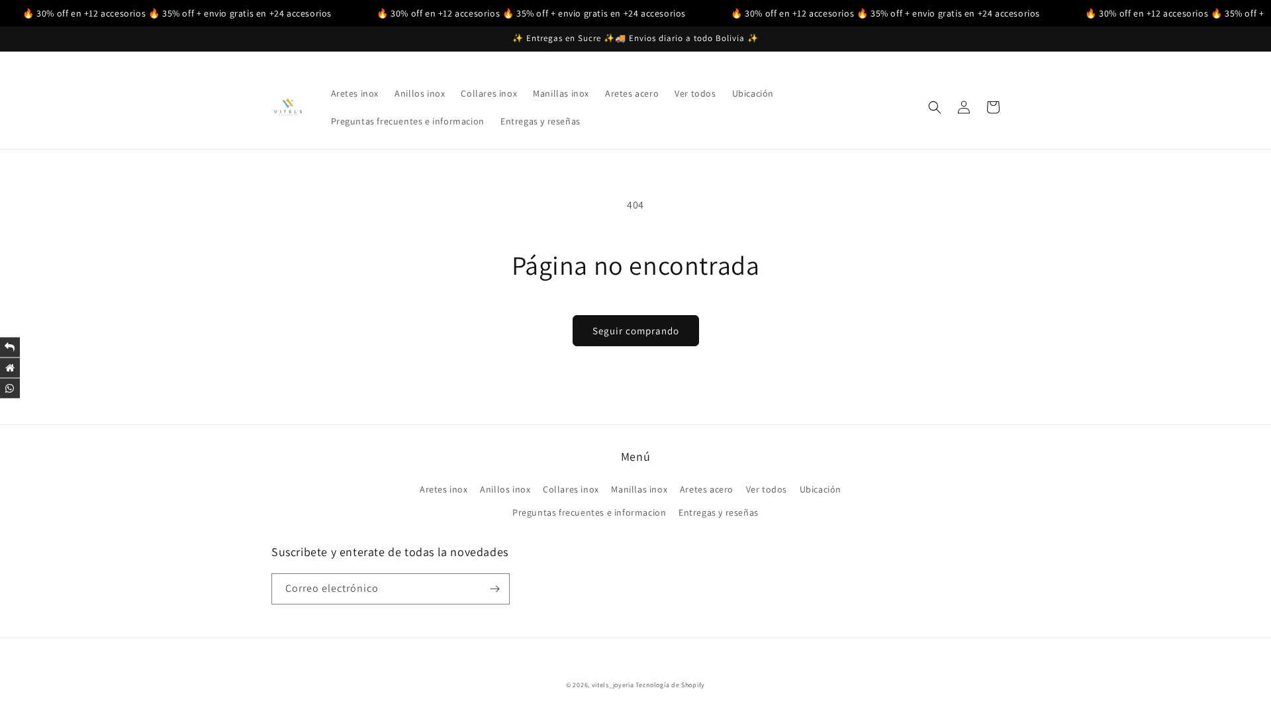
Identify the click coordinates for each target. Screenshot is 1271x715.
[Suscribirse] (494, 588)
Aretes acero (706, 489)
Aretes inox (444, 489)
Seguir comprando (635, 330)
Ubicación (820, 489)
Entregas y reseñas (719, 512)
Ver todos (766, 489)
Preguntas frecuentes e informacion (589, 512)
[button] (934, 107)
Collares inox (571, 489)
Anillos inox (505, 489)
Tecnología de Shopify (670, 685)
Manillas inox (639, 489)
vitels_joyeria (613, 685)
